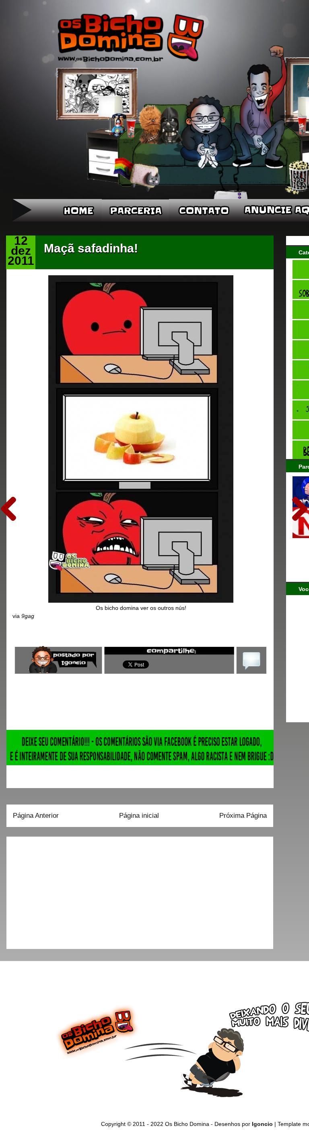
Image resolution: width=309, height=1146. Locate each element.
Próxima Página (243, 815)
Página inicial (139, 815)
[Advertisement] (63, 890)
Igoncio (262, 1124)
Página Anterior (36, 815)
